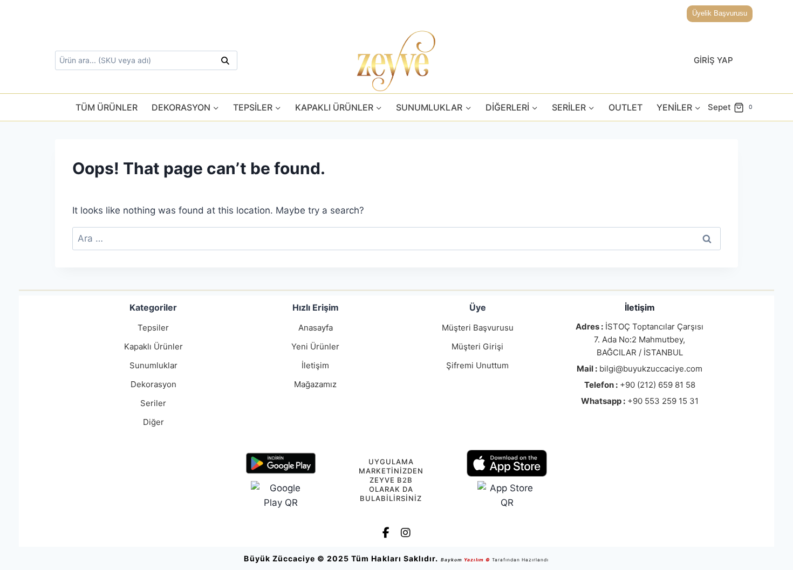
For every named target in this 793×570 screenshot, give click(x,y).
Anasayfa (315, 327)
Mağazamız (315, 384)
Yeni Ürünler (315, 346)
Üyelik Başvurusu (719, 13)
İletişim (315, 365)
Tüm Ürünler (107, 107)
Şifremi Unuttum (477, 365)
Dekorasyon (153, 384)
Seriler (153, 403)
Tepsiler (153, 327)
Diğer (153, 422)
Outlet (625, 107)
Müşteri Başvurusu (478, 327)
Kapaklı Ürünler (153, 346)
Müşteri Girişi (477, 346)
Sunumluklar (153, 365)
